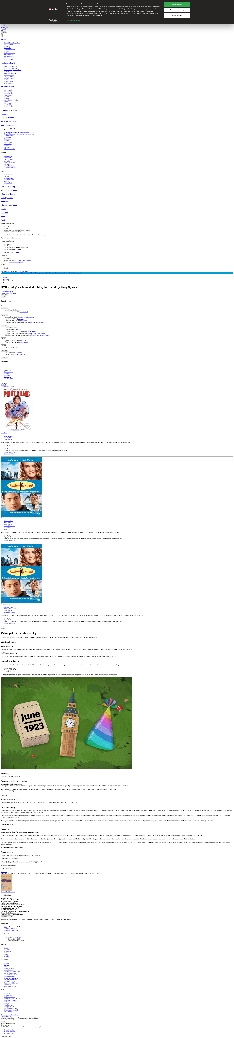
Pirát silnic (4, 433)
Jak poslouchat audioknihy (12, 971)
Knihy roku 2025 (9, 137)
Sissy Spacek (8, 439)
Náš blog (7, 993)
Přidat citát (4, 872)
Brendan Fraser (8, 521)
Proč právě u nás (9, 968)
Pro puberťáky (8, 93)
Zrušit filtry (4, 385)
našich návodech (15, 238)
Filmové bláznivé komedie (8, 293)
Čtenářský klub (8, 1005)
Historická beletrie (9, 53)
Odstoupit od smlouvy (10, 986)
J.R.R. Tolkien (8, 159)
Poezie (6, 58)
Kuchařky (4, 114)
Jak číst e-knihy (8, 970)
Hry (2, 30)
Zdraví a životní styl (10, 76)
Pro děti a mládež (7, 87)
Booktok (6, 147)
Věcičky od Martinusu (9, 190)
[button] (118, 449)
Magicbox (20, 352)
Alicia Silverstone (9, 526)
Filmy (3, 216)
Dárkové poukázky (8, 187)
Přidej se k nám (8, 1003)
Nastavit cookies (9, 1030)
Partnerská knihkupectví (11, 930)
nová (15, 328)
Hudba (3, 209)
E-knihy (3, 25)
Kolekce (6, 145)
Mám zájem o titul (9, 149)
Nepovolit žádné (177, 15)
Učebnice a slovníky (8, 118)
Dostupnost (4, 315)
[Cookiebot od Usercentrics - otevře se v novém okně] (54, 20)
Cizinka (6, 181)
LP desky (4, 213)
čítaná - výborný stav (30, 331)
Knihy (6, 948)
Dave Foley (7, 527)
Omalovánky (8, 105)
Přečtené (3, 29)
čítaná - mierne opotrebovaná (36, 333)
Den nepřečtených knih (11, 1008)
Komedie (7, 279)
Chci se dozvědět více (73, 20)
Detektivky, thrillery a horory (12, 43)
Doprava (6, 965)
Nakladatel (4, 350)
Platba (6, 966)
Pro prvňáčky (8, 92)
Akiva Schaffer (24, 342)
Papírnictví (5, 201)
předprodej (21, 319)
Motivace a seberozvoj (10, 66)
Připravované (8, 142)
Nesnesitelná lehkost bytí (8, 892)
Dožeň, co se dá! (5, 518)
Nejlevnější (7, 377)
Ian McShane (8, 437)
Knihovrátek (8, 995)
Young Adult (8, 95)
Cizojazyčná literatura (9, 129)
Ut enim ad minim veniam (79, 649)
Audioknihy (4, 27)
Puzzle (3, 220)
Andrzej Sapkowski (10, 167)
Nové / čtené (4, 326)
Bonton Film (22, 354)
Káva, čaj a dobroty (8, 194)
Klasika (6, 51)
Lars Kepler (7, 164)
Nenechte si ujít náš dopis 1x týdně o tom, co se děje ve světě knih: (20, 1018)
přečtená (18, 329)
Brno (5, 927)
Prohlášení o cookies (10, 1000)
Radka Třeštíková (9, 162)
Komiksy (7, 46)
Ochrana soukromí (9, 1031)
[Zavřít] (1, 305)
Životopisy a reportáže (10, 73)
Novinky (7, 140)
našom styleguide (13, 858)
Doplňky (3, 32)
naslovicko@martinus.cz (15, 937)
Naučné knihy (8, 103)
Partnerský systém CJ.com (12, 998)
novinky (18, 310)
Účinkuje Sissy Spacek (7, 386)
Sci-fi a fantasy (8, 44)
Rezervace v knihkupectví (11, 978)
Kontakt (6, 963)
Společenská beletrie (10, 49)
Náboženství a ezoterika (9, 121)
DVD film (7, 445)
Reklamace (7, 984)
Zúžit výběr (4, 357)
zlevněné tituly (24, 312)
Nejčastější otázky (9, 976)
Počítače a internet (9, 78)
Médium (3, 345)
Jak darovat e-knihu (10, 973)
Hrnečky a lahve (7, 198)
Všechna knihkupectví (10, 928)
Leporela (7, 101)
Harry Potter (8, 175)
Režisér (3, 338)
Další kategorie (8, 59)
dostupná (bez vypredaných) (36, 322)
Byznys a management (10, 68)
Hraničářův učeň (9, 179)
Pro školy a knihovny (10, 979)
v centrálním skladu (28, 317)
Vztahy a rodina (9, 75)
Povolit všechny (177, 4)
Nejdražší (7, 375)
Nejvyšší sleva (8, 378)
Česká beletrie (8, 54)
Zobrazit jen (4, 308)
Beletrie (3, 39)
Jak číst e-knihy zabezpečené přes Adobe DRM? (15, 271)
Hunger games (8, 178)
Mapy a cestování (7, 125)
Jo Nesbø (7, 161)
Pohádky (7, 98)
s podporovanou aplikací (24, 260)
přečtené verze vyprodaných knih (40, 335)
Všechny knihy (8, 135)
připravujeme (23, 320)
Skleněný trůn (8, 183)
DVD (17, 347)
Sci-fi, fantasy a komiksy (11, 100)
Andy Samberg (8, 436)
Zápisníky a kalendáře (9, 205)
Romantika (7, 48)
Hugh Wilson (23, 340)
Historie (6, 71)
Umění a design (8, 81)
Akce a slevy (8, 144)
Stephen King (8, 156)
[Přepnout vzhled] (2, 35)
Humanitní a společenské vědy (13, 70)
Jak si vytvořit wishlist (10, 975)
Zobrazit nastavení (176, 10)
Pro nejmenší (8, 90)
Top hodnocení (8, 372)
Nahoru (3, 628)
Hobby (6, 80)
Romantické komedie (7, 291)
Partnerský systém (9, 997)
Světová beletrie (9, 56)
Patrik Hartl (7, 157)
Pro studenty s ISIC (10, 981)
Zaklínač (6, 176)
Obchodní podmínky (10, 1033)
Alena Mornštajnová (10, 166)
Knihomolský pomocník (11, 1010)
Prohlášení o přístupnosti (11, 1002)
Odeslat (3, 1022)
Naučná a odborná (8, 63)
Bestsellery (7, 139)
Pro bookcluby (8, 1011)
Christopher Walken (10, 522)
